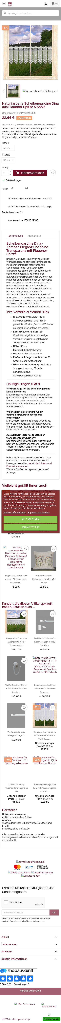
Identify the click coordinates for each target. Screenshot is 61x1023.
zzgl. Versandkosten (21, 124)
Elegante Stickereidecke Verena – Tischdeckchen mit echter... (16, 579)
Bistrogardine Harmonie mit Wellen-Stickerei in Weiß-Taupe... (45, 735)
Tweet (19, 188)
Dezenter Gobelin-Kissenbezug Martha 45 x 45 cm (43, 579)
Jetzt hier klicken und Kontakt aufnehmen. (29, 465)
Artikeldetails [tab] (34, 236)
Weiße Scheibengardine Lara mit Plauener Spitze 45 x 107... (44, 788)
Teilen (12, 188)
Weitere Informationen (15, 512)
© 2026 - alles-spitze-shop (16, 1019)
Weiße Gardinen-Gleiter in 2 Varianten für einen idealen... (16, 688)
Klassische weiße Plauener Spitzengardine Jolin (16, 788)
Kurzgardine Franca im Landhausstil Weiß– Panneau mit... (16, 642)
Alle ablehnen (30, 519)
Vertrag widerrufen (30, 990)
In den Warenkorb (30, 173)
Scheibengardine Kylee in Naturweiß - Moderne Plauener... (44, 688)
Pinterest (26, 188)
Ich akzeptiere (30, 527)
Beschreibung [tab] (16, 236)
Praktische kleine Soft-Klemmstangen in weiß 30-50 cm (44, 642)
